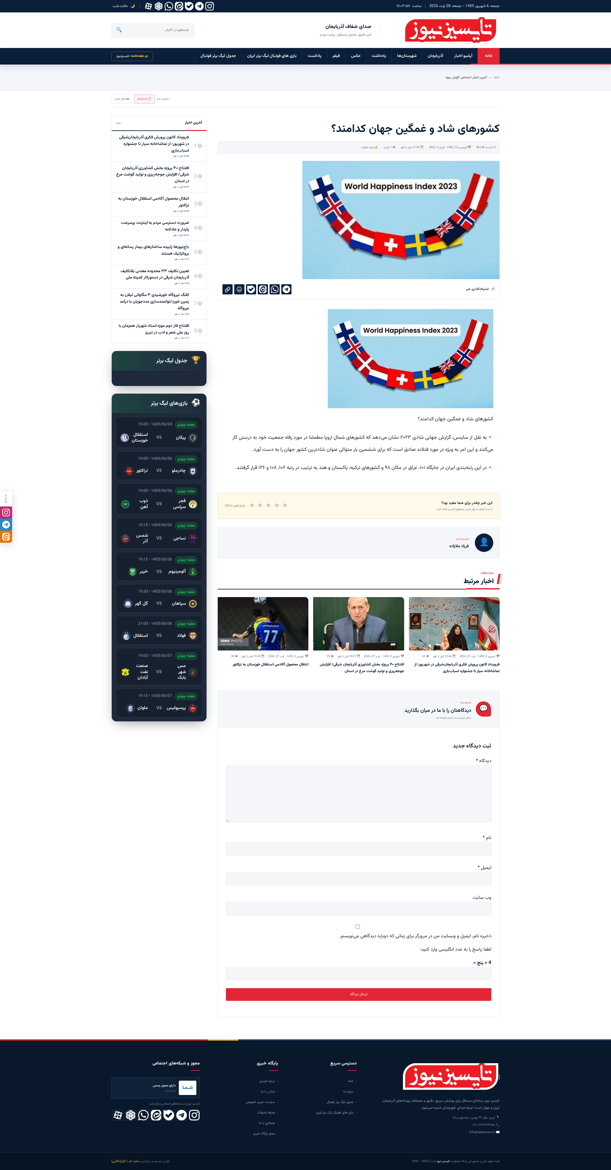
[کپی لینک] (227, 289)
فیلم (336, 56)
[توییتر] (158, 6)
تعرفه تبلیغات (266, 1112)
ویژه (448, 77)
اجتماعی (466, 77)
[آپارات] (148, 6)
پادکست (314, 56)
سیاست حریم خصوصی (260, 1102)
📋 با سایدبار (144, 99)
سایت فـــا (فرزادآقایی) (125, 1161)
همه (118, 123)
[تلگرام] (199, 6)
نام (487, 838)
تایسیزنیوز (132, 56)
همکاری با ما (267, 1123)
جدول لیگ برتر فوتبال (218, 56)
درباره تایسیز (267, 1081)
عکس (356, 56)
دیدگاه (483, 761)
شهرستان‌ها (407, 56)
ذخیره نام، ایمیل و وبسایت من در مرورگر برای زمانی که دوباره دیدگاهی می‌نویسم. (415, 936)
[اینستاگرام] (209, 6)
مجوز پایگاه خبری (264, 1133)
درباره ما (348, 1091)
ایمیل (484, 867)
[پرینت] (239, 289)
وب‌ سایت (482, 897)
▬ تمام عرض (122, 99)
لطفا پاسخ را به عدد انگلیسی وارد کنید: (455, 949)
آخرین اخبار (480, 77)
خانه (489, 56)
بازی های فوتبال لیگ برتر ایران (272, 56)
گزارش (455, 77)
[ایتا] (6, 537)
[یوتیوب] (189, 6)
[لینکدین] (179, 6)
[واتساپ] (169, 6)
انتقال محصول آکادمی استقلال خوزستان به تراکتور (270, 664)
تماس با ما (268, 1091)
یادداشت (379, 56)
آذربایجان (435, 56)
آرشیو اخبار (463, 56)
